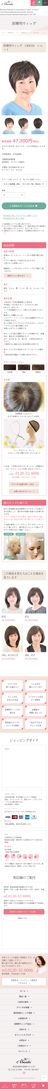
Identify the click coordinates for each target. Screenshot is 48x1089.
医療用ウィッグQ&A (22, 1023)
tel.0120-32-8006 (17, 896)
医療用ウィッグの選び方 (12, 711)
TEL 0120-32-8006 (15, 1069)
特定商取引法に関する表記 (13, 218)
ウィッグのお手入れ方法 (12, 698)
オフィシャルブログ (23, 1034)
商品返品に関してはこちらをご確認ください (20, 215)
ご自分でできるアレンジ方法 (35, 724)
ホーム (23, 990)
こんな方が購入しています (35, 685)
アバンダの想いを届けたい (12, 685)
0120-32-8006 (27, 473)
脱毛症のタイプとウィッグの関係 (12, 724)
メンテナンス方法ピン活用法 (35, 698)
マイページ (22, 1051)
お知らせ (23, 1029)
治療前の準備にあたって (35, 711)
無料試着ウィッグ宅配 (23, 1012)
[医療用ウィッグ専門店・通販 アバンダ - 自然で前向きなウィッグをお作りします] (7, 3)
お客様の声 (22, 1018)
